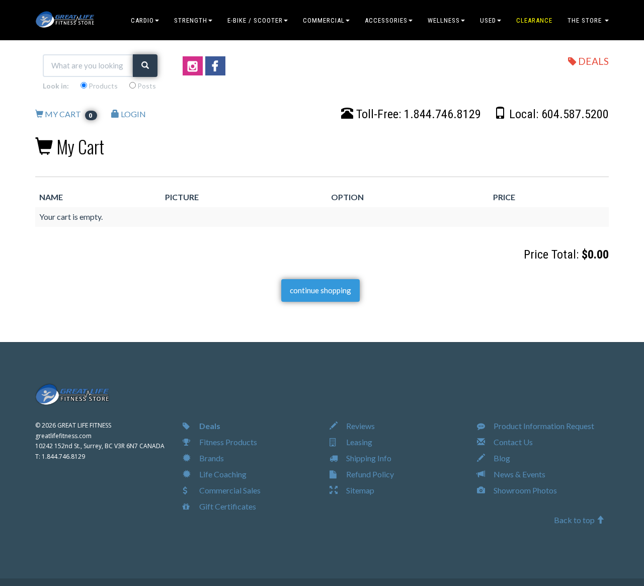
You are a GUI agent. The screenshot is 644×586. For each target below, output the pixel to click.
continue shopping (320, 290)
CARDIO (142, 20)
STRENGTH (190, 20)
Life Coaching (222, 474)
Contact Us (512, 442)
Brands (211, 458)
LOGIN (132, 114)
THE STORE (586, 20)
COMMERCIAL (324, 20)
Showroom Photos (524, 490)
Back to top (575, 520)
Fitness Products (227, 442)
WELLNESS (444, 20)
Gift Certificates (227, 506)
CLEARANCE (534, 20)
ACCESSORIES (386, 20)
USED (488, 20)
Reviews (360, 426)
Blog (501, 458)
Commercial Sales (229, 490)
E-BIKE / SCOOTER (255, 20)
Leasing (358, 442)
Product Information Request (543, 426)
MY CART (68, 114)
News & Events (518, 474)
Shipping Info (368, 458)
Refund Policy (369, 474)
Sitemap (359, 490)
